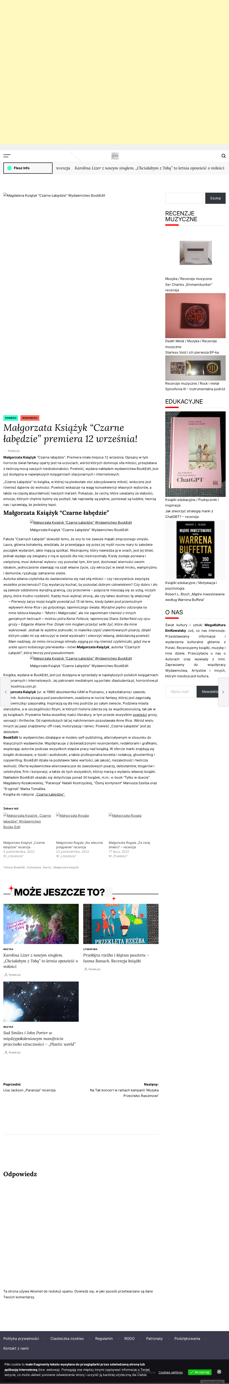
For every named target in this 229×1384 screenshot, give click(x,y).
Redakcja (14, 450)
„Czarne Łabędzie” (50, 794)
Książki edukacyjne (180, 500)
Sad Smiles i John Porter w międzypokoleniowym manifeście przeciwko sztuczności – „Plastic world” (39, 1038)
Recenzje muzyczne (196, 279)
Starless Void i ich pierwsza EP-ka (192, 352)
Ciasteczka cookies (67, 1338)
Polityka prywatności (21, 1338)
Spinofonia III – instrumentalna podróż (195, 389)
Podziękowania (187, 1338)
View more (12, 1380)
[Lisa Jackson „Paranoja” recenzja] (5, 692)
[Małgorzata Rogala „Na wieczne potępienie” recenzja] (80, 826)
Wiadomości (30, 418)
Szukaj (215, 198)
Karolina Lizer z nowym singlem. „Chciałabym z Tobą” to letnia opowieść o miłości (137, 168)
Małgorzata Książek (66, 867)
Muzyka (8, 949)
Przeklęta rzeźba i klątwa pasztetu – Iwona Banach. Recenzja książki (116, 958)
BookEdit (19, 867)
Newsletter (211, 691)
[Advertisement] (114, 72)
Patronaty (154, 1338)
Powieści (10, 418)
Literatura (90, 949)
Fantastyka (34, 867)
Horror (47, 867)
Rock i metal (209, 383)
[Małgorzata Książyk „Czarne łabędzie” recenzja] (27, 826)
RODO (129, 1338)
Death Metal (174, 341)
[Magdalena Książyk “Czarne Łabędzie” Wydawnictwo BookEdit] (81, 522)
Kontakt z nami (16, 1348)
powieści (140, 715)
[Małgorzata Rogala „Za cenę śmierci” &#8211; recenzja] (133, 826)
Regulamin (104, 1338)
